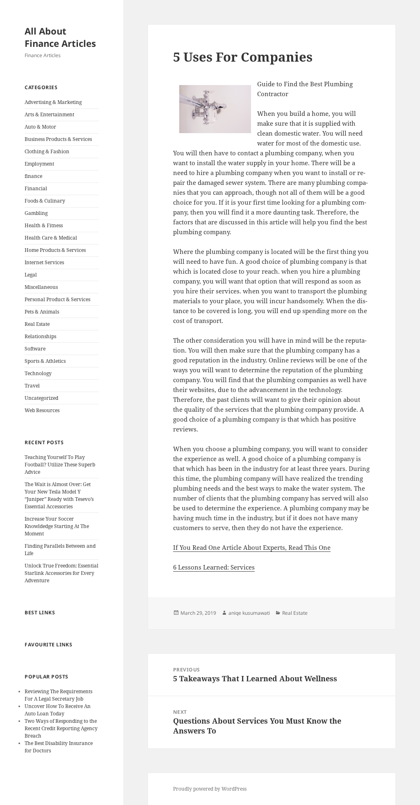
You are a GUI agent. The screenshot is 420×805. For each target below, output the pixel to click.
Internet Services (44, 262)
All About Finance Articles (60, 37)
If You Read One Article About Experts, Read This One (252, 547)
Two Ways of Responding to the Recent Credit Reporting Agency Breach (61, 728)
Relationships (40, 336)
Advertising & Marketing (53, 102)
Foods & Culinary (45, 200)
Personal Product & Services (57, 299)
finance (33, 176)
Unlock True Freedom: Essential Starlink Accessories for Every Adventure (61, 573)
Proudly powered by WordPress (210, 788)
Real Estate (37, 324)
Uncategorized (41, 397)
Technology (38, 373)
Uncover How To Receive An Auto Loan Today (58, 710)
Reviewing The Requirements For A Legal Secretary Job (58, 695)
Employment (39, 163)
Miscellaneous (41, 287)
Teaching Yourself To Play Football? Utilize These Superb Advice (60, 464)
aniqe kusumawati (249, 612)
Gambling (36, 213)
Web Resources (42, 410)
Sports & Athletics (45, 361)
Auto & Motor (40, 126)
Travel (32, 385)
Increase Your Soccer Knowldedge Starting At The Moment (57, 526)
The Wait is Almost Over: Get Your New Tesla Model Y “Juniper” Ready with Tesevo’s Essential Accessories (59, 495)
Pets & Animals (42, 311)
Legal (31, 274)
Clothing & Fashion (47, 151)
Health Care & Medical (51, 237)
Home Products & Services (55, 250)
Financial (36, 188)
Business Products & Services (58, 139)
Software (35, 348)
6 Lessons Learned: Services (214, 567)
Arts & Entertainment (49, 114)
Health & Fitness (44, 225)
